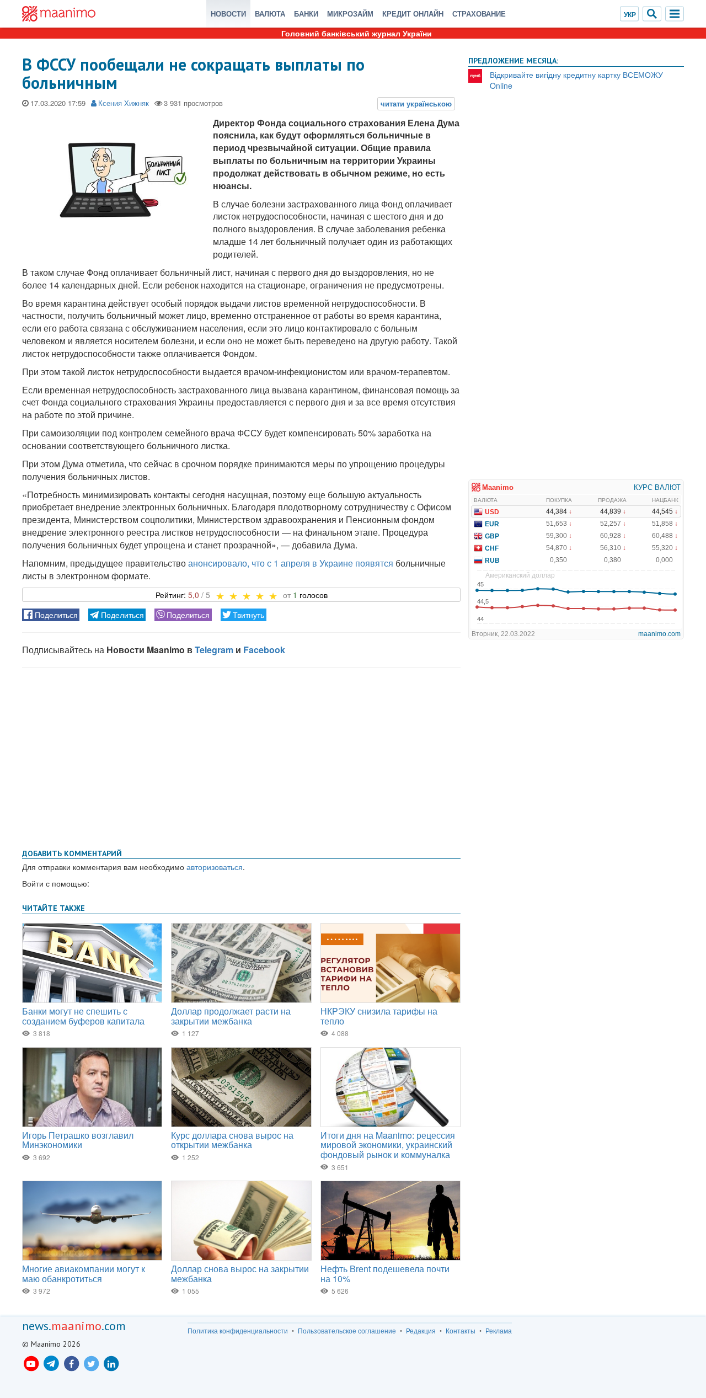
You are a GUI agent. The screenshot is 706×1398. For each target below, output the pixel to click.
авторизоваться (214, 866)
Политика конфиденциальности (238, 1330)
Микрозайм (350, 13)
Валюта (270, 13)
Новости (228, 13)
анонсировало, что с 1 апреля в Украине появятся (290, 563)
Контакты (460, 1330)
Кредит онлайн (412, 13)
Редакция (421, 1330)
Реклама (498, 1330)
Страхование (479, 13)
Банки (306, 13)
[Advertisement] (241, 756)
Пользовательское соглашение (347, 1330)
